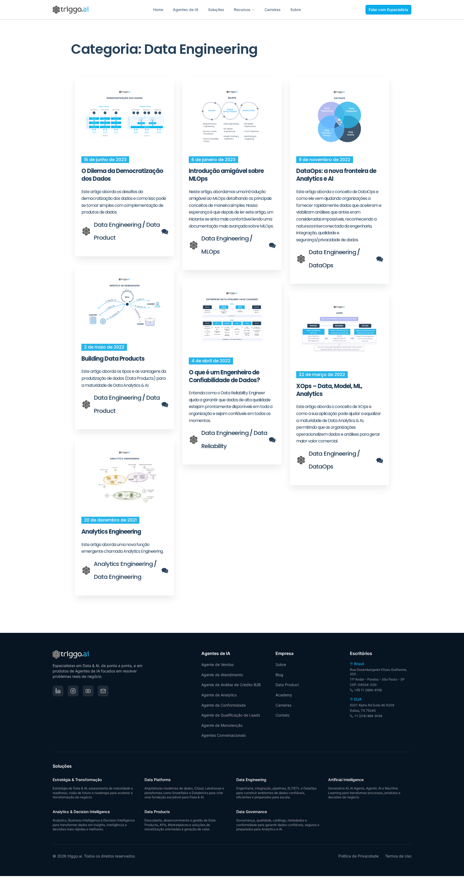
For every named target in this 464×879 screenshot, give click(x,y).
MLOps (210, 251)
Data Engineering (117, 225)
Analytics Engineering (111, 531)
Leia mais (125, 117)
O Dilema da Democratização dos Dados (122, 175)
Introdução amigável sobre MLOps (226, 175)
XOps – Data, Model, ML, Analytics (329, 390)
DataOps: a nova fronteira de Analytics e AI (336, 175)
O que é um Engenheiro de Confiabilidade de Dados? (224, 376)
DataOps (321, 265)
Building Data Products (112, 359)
